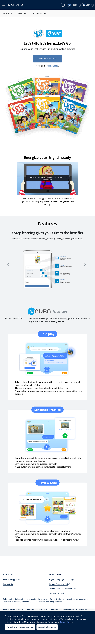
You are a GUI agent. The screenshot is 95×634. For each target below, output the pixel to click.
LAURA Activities (39, 13)
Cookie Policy (66, 622)
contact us (53, 65)
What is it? (7, 13)
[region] (47, 622)
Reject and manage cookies (20, 627)
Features (22, 13)
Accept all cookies (47, 627)
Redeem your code (47, 58)
